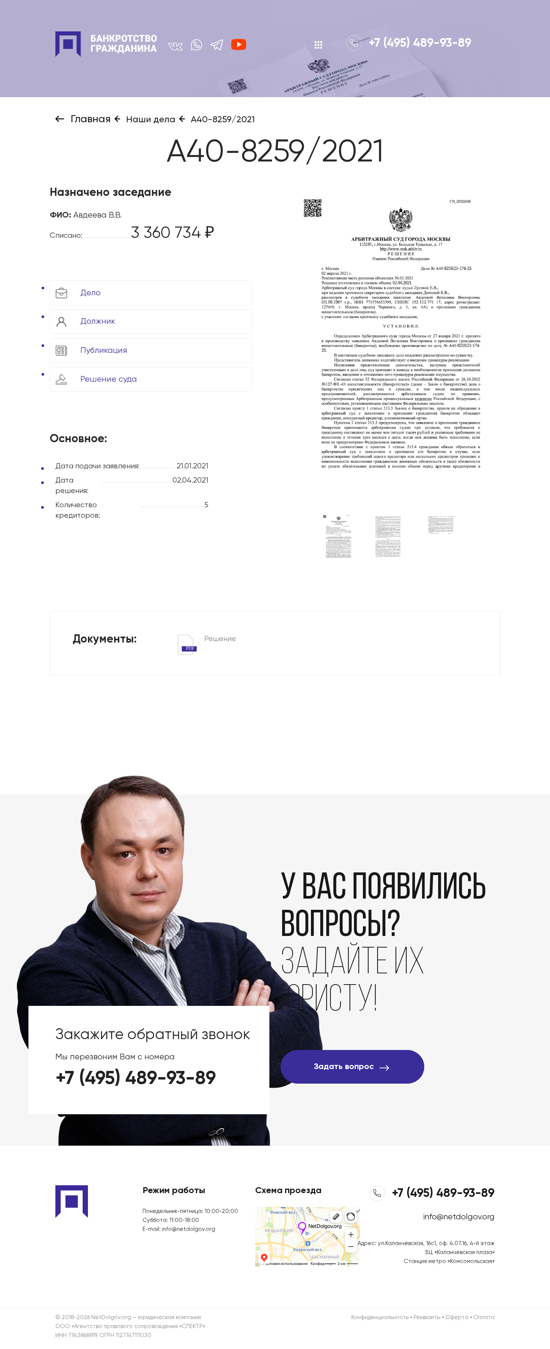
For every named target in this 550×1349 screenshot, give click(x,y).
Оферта (456, 1317)
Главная (89, 119)
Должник (96, 321)
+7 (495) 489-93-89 (418, 43)
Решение (211, 639)
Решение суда (107, 379)
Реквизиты (426, 1317)
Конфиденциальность (380, 1317)
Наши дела (149, 119)
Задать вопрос (344, 1067)
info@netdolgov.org (188, 1229)
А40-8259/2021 (222, 119)
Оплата (484, 1317)
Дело (89, 293)
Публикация (102, 350)
